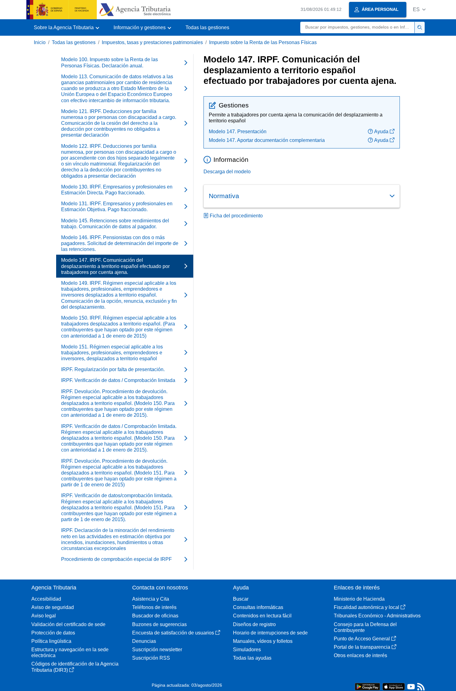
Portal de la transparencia (362, 647)
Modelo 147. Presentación (237, 131)
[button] (419, 9)
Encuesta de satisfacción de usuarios (173, 632)
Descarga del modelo (227, 171)
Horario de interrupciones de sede (270, 632)
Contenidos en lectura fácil (262, 615)
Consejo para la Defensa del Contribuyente (365, 627)
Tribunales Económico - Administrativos (377, 615)
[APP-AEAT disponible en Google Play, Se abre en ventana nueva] (367, 686)
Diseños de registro (254, 624)
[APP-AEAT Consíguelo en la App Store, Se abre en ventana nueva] (393, 686)
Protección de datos (53, 632)
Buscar (240, 599)
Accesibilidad (46, 599)
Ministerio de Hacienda (359, 599)
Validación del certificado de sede (68, 624)
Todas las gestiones (207, 27)
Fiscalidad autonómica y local (366, 607)
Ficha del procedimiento (236, 215)
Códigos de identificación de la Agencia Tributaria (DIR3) (74, 666)
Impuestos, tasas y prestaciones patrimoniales (152, 42)
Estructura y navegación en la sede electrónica (70, 652)
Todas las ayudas (252, 658)
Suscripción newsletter (157, 649)
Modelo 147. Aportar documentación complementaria (267, 140)
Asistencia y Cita (150, 599)
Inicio (40, 42)
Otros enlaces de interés (360, 655)
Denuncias (144, 641)
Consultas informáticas (258, 607)
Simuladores (247, 649)
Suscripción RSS (151, 658)
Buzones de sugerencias (159, 624)
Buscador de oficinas (155, 615)
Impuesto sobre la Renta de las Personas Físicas (263, 42)
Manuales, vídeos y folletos (263, 641)
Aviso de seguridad (52, 607)
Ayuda (381, 131)
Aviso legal (43, 615)
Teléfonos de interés (154, 607)
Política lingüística (51, 641)
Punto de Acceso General (362, 638)
